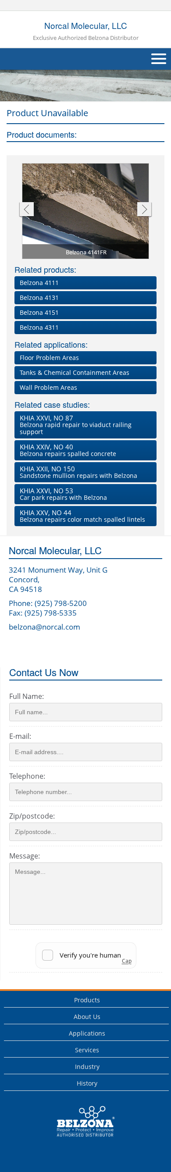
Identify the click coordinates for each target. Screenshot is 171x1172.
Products (87, 1000)
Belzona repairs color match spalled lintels (82, 516)
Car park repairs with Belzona (63, 494)
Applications (87, 1033)
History (87, 1083)
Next (144, 210)
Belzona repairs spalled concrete (68, 450)
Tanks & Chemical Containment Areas (74, 372)
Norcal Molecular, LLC (86, 31)
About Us (87, 1016)
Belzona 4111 (39, 282)
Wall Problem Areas (48, 387)
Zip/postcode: (32, 816)
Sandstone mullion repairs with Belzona (78, 472)
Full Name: (26, 696)
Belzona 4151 (39, 312)
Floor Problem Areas (49, 357)
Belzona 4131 (39, 297)
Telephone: (27, 776)
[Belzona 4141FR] (86, 212)
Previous (26, 210)
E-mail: (20, 736)
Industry (87, 1066)
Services (87, 1050)
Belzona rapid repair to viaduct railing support (76, 424)
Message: (24, 855)
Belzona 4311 (39, 327)
